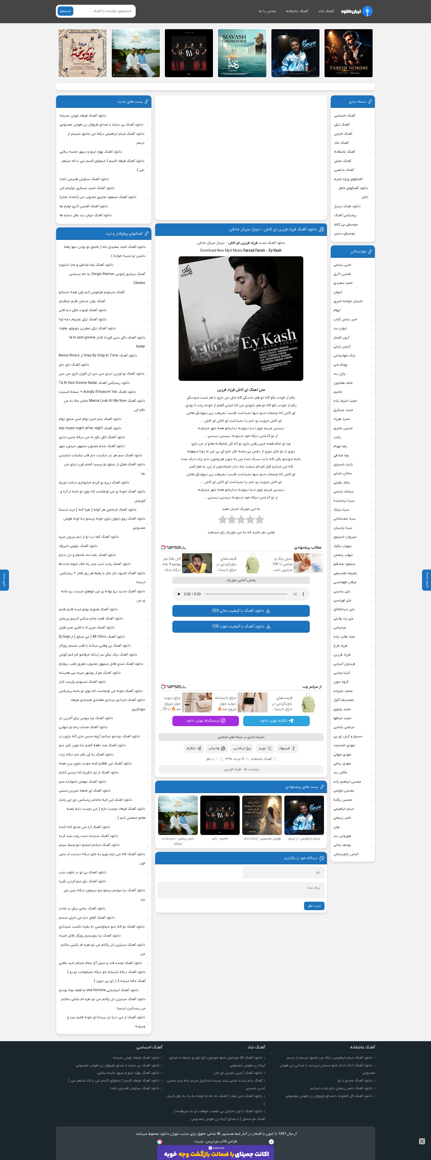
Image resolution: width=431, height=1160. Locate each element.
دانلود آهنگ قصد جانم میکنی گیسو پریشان (91, 618)
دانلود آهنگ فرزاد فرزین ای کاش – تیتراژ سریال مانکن (273, 229)
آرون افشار (341, 337)
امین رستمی (342, 265)
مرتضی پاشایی (343, 727)
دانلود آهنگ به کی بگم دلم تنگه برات (86, 754)
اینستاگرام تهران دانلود (202, 720)
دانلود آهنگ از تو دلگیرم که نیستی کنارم (89, 772)
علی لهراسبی (342, 600)
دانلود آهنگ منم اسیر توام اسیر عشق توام (90, 419)
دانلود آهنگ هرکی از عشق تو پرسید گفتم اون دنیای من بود (104, 469)
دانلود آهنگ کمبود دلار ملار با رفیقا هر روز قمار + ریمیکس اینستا (102, 578)
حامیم (337, 392)
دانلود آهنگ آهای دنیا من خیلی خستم (87, 917)
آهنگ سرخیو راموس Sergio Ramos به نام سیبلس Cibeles (107, 278)
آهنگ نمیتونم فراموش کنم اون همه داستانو (91, 292)
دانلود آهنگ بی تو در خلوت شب (82, 872)
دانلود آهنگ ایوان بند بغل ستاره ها (86, 215)
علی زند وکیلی (343, 618)
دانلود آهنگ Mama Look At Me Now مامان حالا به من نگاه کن (104, 405)
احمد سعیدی (342, 283)
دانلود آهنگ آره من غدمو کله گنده (84, 827)
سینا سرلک (341, 509)
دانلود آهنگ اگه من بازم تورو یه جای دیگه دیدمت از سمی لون (102, 859)
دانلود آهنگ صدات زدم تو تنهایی (83, 727)
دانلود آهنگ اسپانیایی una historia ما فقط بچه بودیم (98, 990)
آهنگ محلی (342, 161)
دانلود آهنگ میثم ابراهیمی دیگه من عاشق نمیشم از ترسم (106, 138)
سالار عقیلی (341, 482)
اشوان (337, 292)
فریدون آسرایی (344, 664)
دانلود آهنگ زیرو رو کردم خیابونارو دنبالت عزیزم (94, 482)
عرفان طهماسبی (345, 582)
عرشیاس (339, 627)
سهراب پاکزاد (342, 546)
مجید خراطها (342, 718)
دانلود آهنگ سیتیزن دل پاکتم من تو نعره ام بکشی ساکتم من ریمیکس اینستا (103, 1004)
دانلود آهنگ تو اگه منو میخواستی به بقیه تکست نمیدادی (102, 926)
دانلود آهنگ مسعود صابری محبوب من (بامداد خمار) (98, 197)
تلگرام (190, 748)
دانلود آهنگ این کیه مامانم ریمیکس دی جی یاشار (95, 800)
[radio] (259, 521)
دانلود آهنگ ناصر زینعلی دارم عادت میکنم (341, 1088)
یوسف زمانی (342, 845)
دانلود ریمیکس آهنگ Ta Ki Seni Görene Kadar (94, 383)
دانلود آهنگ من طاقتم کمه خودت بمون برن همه (95, 763)
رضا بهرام (340, 446)
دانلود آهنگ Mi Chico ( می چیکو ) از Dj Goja (92, 636)
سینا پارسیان (342, 528)
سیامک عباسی (343, 491)
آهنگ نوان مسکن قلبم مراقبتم (82, 301)
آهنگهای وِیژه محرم (348, 179)
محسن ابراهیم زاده (347, 781)
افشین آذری (342, 274)
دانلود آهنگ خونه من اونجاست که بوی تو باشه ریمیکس (101, 691)
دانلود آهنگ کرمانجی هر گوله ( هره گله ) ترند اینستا (97, 509)
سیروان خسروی (345, 537)
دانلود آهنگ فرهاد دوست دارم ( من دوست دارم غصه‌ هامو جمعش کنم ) (106, 813)
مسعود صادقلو (344, 564)
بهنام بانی (340, 364)
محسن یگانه (342, 800)
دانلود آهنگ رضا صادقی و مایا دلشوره (86, 265)
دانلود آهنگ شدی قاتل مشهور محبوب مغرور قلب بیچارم (101, 664)
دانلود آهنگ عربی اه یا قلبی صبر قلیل (86, 627)
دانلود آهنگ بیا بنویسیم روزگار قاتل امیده (90, 935)
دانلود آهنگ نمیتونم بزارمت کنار (82, 682)
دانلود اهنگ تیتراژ (347, 206)
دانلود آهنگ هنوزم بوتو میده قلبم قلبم (88, 609)
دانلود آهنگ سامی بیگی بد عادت (82, 908)
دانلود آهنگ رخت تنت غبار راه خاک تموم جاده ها (95, 564)
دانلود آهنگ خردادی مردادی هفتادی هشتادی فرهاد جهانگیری (108, 704)
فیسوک (284, 748)
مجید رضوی (342, 709)
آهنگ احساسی (344, 115)
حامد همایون (343, 383)
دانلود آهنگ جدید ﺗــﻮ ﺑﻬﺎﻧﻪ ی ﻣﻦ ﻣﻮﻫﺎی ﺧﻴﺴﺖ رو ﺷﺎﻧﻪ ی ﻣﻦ (103, 596)
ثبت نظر (314, 905)
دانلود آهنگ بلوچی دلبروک (78, 546)
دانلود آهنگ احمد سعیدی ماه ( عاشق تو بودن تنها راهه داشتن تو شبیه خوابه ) (104, 251)
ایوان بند (340, 328)
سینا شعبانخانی (344, 518)
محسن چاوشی (343, 790)
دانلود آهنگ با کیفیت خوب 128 (238, 626)
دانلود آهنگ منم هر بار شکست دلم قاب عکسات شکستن (100, 455)
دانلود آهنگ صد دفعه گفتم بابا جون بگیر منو (92, 745)
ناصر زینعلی (342, 818)
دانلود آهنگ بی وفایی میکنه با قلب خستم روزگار (95, 645)
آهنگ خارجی (343, 134)
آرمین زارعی (341, 346)
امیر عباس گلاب (345, 319)
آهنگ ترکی (341, 124)
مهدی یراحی (342, 763)
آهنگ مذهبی (344, 170)
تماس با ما (267, 11)
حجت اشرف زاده (345, 401)
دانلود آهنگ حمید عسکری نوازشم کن (87, 188)
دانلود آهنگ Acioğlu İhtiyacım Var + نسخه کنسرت (97, 392)
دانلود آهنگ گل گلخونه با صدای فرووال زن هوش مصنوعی (329, 1096)
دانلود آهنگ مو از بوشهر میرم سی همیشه (90, 673)
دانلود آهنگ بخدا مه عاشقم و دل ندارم (87, 555)
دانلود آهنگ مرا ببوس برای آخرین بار (86, 718)
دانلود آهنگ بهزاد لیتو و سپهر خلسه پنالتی (91, 151)
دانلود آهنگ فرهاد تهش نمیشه (83, 115)
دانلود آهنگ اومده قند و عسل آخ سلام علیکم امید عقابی (100, 963)
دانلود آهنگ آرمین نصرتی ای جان (238, 1073)
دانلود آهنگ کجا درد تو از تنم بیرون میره (89, 537)
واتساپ (214, 748)
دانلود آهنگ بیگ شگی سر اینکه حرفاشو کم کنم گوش (98, 654)
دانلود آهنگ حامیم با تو (355, 1080)
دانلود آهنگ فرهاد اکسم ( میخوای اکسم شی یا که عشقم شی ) (103, 165)
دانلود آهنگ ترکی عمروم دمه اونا (83, 319)
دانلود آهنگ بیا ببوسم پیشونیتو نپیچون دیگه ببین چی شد (104, 895)
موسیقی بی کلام (346, 224)
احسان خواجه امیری (347, 301)
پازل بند (339, 373)
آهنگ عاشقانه (297, 11)
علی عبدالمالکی (344, 609)
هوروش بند (342, 836)
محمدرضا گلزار (343, 700)
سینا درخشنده (343, 500)
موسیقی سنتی (344, 233)
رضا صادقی (341, 455)
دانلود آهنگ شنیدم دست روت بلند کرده (88, 836)
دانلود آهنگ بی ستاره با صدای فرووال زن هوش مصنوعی (101, 124)
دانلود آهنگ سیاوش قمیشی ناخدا (84, 179)
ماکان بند (340, 772)
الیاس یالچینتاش (345, 854)
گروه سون (340, 682)
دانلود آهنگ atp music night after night (90, 428)
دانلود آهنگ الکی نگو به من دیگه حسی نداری (92, 437)
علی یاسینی (341, 591)
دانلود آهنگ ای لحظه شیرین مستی (85, 790)
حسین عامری (343, 428)
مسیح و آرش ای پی (347, 736)
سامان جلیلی (342, 473)
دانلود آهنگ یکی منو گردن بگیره (82, 881)
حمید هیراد (341, 419)
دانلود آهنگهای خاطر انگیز (353, 193)
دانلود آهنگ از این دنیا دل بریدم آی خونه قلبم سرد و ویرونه (106, 1022)
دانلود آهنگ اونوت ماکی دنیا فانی (83, 310)
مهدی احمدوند (344, 745)
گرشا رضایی (341, 673)
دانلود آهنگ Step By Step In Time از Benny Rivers (98, 355)
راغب (337, 437)
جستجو (65, 11)
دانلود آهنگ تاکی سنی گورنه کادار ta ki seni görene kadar (107, 342)
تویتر (262, 748)
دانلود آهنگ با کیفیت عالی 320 (238, 610)
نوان (336, 827)
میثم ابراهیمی (343, 809)
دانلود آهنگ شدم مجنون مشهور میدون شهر (92, 446)
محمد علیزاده (343, 691)
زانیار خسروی (343, 464)
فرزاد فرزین (232, 769)
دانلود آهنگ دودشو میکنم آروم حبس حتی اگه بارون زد (99, 736)
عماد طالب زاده (344, 636)
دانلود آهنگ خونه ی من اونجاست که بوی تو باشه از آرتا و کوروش (102, 496)
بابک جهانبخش (344, 355)
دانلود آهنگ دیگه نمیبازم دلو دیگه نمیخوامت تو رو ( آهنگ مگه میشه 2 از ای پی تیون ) (106, 976)
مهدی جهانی (342, 754)
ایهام (336, 310)
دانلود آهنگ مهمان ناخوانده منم (82, 781)
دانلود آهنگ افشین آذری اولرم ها (84, 206)
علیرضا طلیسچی (345, 573)
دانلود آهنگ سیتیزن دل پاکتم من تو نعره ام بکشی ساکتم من (103, 949)
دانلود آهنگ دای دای (74, 364)
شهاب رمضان (343, 555)
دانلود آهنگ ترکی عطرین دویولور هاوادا (87, 328)
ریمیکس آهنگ (345, 215)
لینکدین (239, 748)
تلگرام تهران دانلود (273, 720)
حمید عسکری (343, 410)
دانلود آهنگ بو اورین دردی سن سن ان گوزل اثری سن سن (101, 373)
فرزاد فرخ (340, 645)
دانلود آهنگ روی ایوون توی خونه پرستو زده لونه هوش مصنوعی (104, 523)
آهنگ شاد (326, 11)
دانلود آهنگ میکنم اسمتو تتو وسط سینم (89, 845)
